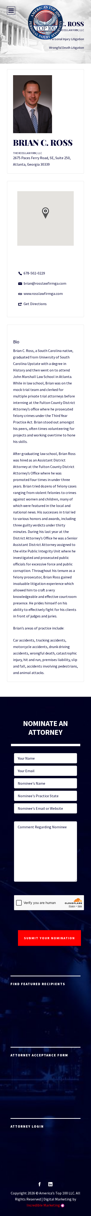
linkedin (50, 1185)
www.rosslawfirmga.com (43, 293)
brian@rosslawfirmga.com (45, 283)
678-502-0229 (34, 273)
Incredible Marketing (43, 1205)
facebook (39, 1185)
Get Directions (35, 303)
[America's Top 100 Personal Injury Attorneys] (45, 22)
